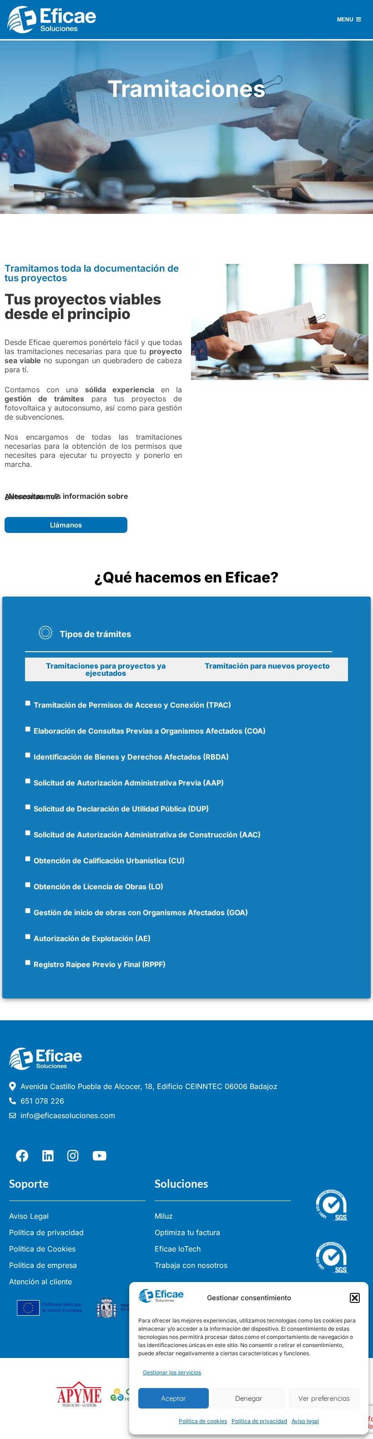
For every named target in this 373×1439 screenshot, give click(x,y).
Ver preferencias (324, 1398)
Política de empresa (43, 1265)
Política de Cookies (42, 1248)
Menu (345, 19)
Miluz (164, 1216)
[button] (354, 1297)
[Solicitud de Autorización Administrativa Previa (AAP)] (27, 781)
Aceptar (173, 1398)
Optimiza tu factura (187, 1232)
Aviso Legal (29, 1216)
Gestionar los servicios (172, 1372)
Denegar (248, 1398)
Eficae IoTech (178, 1248)
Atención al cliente (40, 1281)
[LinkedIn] (48, 1156)
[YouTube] (99, 1156)
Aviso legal (305, 1421)
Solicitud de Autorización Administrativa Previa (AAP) (129, 782)
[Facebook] (22, 1156)
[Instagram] (73, 1156)
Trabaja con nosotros (191, 1265)
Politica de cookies (203, 1421)
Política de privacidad (259, 1421)
